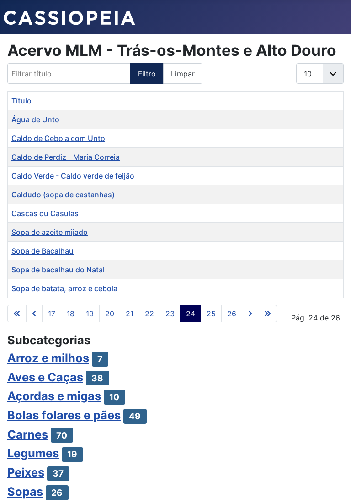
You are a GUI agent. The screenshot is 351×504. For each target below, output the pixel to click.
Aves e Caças (45, 377)
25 (211, 313)
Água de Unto (35, 119)
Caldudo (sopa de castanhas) (63, 194)
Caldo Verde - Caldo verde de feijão (72, 175)
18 (70, 313)
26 (231, 313)
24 (190, 313)
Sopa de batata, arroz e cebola (64, 288)
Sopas (25, 491)
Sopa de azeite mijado (49, 232)
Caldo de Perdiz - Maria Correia (65, 157)
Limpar (183, 73)
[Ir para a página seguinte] (250, 313)
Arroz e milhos (48, 358)
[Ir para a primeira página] (17, 313)
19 (90, 313)
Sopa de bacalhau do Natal (58, 269)
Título (21, 100)
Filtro (147, 73)
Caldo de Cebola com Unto (58, 138)
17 (51, 313)
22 (149, 313)
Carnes (27, 434)
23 (170, 313)
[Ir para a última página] (267, 313)
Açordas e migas (54, 396)
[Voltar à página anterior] (34, 313)
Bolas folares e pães (64, 415)
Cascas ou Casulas (45, 213)
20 (109, 313)
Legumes (33, 453)
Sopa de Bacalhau (42, 250)
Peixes (25, 472)
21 (129, 313)
